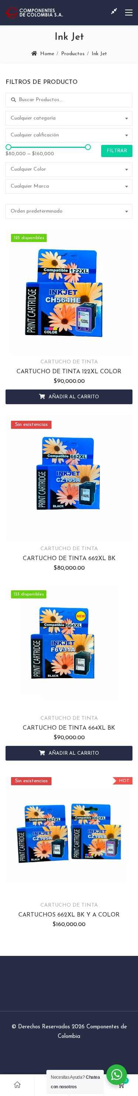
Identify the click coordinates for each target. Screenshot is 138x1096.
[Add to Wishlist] (50, 345)
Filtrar (117, 151)
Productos (73, 54)
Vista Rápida (87, 345)
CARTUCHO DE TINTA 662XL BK (69, 559)
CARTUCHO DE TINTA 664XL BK (69, 728)
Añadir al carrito (74, 397)
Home (47, 54)
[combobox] (69, 118)
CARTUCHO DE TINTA (69, 362)
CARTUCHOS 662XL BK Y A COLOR (69, 915)
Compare (69, 345)
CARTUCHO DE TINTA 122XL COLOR (69, 372)
